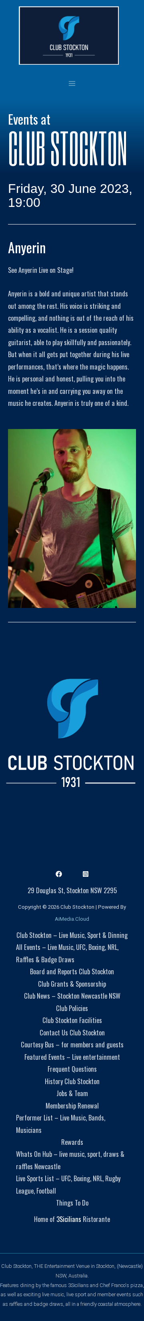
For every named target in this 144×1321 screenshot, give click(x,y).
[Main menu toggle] (72, 83)
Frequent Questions (72, 1069)
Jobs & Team (72, 1093)
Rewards (72, 1142)
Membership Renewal (72, 1105)
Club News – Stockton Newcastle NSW (72, 996)
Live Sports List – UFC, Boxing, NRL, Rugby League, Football (68, 1184)
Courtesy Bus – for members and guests (72, 1044)
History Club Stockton (72, 1081)
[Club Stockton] (69, 35)
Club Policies (72, 1008)
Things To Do (72, 1203)
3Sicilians (68, 1219)
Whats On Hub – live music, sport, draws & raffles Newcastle (70, 1160)
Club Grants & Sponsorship (72, 984)
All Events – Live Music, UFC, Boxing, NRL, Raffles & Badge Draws (67, 953)
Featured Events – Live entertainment (72, 1057)
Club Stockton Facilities (72, 1020)
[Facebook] (58, 874)
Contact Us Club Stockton (72, 1032)
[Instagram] (85, 874)
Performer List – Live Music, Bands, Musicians (60, 1123)
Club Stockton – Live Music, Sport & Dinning (72, 935)
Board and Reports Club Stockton (72, 971)
